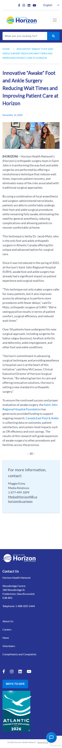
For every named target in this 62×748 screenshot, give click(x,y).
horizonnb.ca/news (20, 501)
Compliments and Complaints (19, 654)
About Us (7, 621)
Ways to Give (15, 683)
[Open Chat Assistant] (51, 737)
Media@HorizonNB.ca (22, 497)
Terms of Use (42, 742)
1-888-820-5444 (25, 606)
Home (6, 49)
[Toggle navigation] (54, 20)
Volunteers (8, 645)
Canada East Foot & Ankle (42, 418)
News (5, 637)
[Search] (53, 36)
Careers (6, 629)
